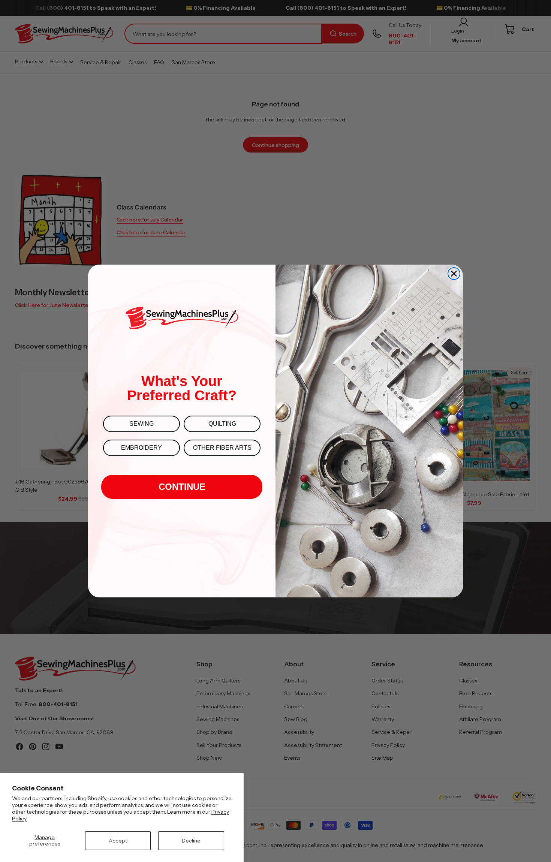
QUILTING (222, 424)
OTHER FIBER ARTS (222, 447)
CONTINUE (182, 487)
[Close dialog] (454, 274)
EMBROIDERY (141, 447)
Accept (118, 840)
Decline (191, 840)
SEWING (141, 424)
